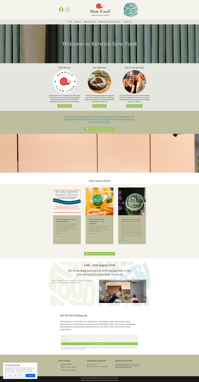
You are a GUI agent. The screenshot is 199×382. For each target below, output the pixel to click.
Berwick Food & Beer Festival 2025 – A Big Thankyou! (96, 221)
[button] (61, 9)
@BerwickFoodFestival (66, 364)
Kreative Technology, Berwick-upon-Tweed (107, 380)
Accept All (30, 375)
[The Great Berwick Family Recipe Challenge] (67, 201)
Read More (59, 233)
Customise (10, 375)
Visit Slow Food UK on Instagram (69, 367)
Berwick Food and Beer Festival (109, 22)
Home (70, 22)
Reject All (20, 375)
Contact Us (127, 22)
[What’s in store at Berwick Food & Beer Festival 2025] (132, 201)
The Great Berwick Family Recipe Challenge (65, 220)
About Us (77, 22)
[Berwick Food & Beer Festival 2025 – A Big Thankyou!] (99, 201)
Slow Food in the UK (92, 364)
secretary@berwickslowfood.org (68, 370)
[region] (20, 371)
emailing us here (81, 348)
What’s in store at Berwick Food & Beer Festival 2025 (131, 220)
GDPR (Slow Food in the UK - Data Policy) (97, 366)
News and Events (90, 22)
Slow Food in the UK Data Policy (110, 378)
